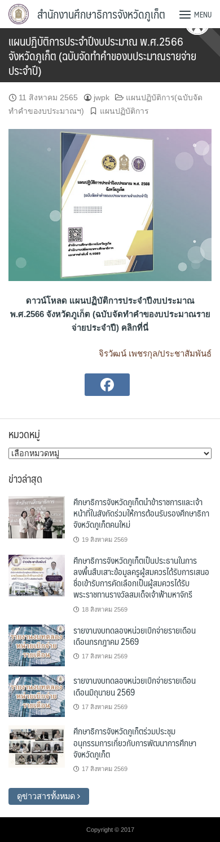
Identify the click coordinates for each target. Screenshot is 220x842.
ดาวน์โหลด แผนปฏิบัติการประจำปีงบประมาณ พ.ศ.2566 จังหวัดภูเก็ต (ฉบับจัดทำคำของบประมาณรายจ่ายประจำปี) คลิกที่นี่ (110, 314)
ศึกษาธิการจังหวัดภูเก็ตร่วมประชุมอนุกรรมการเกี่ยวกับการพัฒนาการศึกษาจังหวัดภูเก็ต (134, 742)
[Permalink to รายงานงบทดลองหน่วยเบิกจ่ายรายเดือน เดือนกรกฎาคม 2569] (36, 644)
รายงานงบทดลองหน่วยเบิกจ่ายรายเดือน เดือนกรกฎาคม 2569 (134, 635)
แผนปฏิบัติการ (124, 110)
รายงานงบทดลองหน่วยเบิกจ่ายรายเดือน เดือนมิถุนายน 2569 (134, 685)
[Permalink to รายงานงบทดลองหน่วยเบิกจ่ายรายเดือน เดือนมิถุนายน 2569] (36, 695)
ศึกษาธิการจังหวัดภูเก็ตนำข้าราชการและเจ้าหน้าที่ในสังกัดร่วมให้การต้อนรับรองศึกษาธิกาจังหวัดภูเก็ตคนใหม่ (141, 513)
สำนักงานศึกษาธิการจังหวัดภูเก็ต (101, 14)
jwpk (101, 97)
